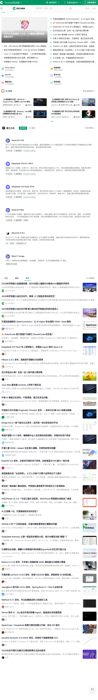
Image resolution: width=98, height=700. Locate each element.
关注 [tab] (6, 278)
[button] (24, 68)
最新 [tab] (17, 278)
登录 (87, 8)
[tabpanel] (49, 477)
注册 (93, 8)
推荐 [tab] (27, 278)
